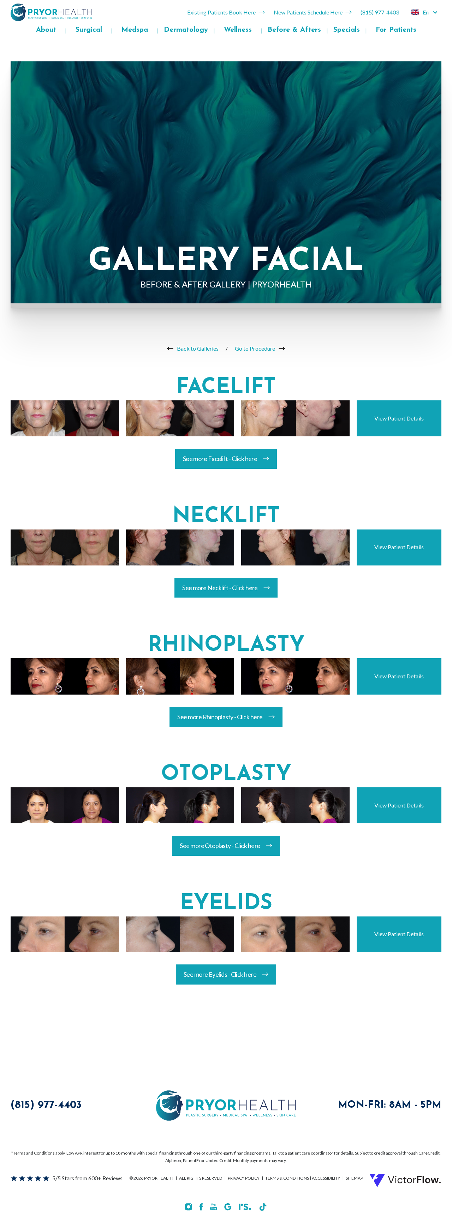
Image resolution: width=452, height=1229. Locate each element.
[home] (51, 12)
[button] (424, 12)
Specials (346, 30)
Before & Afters (294, 30)
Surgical (89, 30)
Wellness (238, 30)
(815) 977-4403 (46, 1105)
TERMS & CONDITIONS (287, 1178)
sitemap (354, 1178)
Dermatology (186, 30)
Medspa (134, 30)
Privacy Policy (244, 1178)
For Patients (396, 30)
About (46, 30)
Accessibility (326, 1178)
